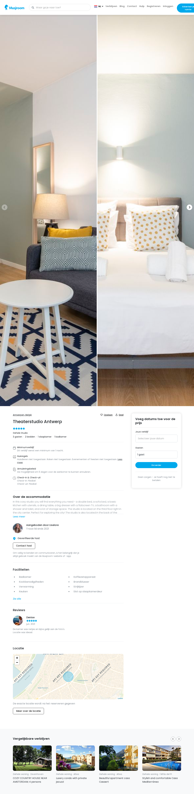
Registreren (154, 6)
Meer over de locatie (28, 711)
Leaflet (120, 698)
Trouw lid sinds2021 (37, 528)
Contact (132, 6)
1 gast (140, 454)
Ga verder (156, 465)
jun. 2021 (30, 624)
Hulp (141, 6)
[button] (188, 207)
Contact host (24, 545)
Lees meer (19, 516)
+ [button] (17, 658)
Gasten (139, 447)
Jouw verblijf (141, 431)
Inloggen (168, 6)
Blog (122, 6)
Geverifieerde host (29, 538)
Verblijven (111, 6)
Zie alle (17, 599)
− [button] (17, 662)
